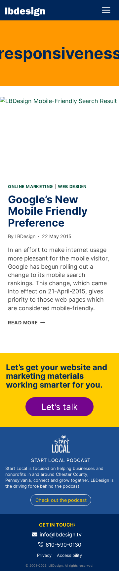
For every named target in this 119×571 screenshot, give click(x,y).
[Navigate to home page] (25, 11)
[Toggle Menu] (106, 10)
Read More (26, 322)
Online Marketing (30, 186)
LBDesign (25, 236)
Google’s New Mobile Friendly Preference (48, 211)
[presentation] (59, 136)
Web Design (72, 186)
